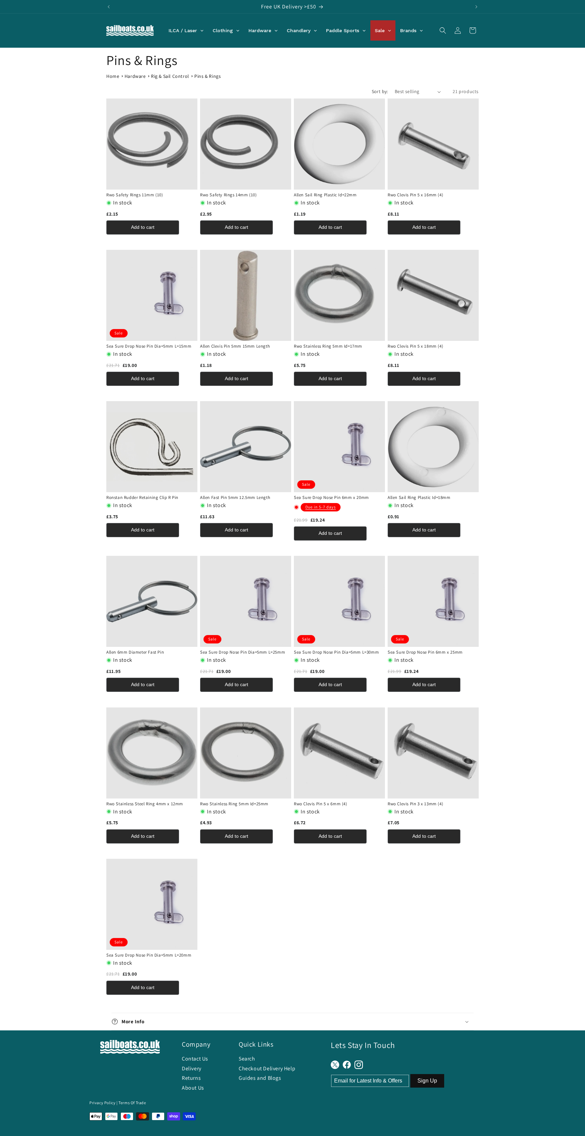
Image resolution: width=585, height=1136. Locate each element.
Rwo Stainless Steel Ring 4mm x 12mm (144, 804)
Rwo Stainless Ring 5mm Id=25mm (234, 804)
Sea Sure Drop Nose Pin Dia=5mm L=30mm (336, 652)
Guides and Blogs (260, 1078)
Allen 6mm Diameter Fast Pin (135, 652)
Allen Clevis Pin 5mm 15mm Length (235, 346)
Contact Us (195, 1058)
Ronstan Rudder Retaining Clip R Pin (142, 497)
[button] (442, 30)
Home (112, 76)
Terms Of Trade (132, 1102)
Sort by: (380, 91)
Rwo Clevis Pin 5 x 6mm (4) (320, 804)
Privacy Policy (102, 1102)
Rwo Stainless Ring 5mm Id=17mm (328, 346)
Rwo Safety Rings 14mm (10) (228, 195)
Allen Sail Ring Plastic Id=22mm (325, 195)
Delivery (191, 1068)
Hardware (135, 76)
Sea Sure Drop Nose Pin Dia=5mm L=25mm (242, 652)
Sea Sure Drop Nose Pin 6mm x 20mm (331, 497)
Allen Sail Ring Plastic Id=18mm (419, 497)
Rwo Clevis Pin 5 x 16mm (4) (415, 195)
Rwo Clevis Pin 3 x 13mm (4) (415, 804)
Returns (191, 1078)
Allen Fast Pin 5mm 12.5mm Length (235, 497)
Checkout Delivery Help (267, 1068)
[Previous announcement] (108, 6)
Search (247, 1058)
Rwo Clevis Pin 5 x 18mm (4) (415, 346)
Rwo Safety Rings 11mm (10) (134, 195)
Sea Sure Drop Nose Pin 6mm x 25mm (425, 652)
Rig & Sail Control (170, 76)
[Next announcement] (476, 6)
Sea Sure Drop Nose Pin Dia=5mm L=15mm (148, 346)
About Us (193, 1087)
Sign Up (427, 1081)
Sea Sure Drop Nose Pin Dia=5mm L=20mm (148, 955)
